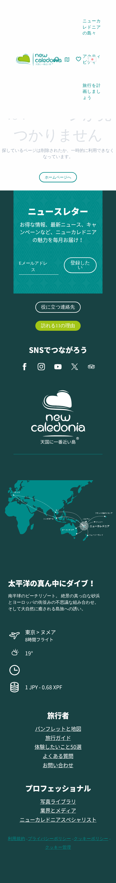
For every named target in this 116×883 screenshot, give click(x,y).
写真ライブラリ (58, 801)
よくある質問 (58, 756)
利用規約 (16, 838)
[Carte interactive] (67, 59)
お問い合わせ (58, 765)
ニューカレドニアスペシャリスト (58, 819)
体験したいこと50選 (58, 746)
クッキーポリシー (91, 838)
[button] (94, 59)
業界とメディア (58, 810)
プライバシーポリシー (49, 838)
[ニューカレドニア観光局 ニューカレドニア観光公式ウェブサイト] (39, 59)
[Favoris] (79, 59)
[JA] (93, 59)
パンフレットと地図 (58, 728)
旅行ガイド (58, 737)
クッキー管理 (58, 847)
